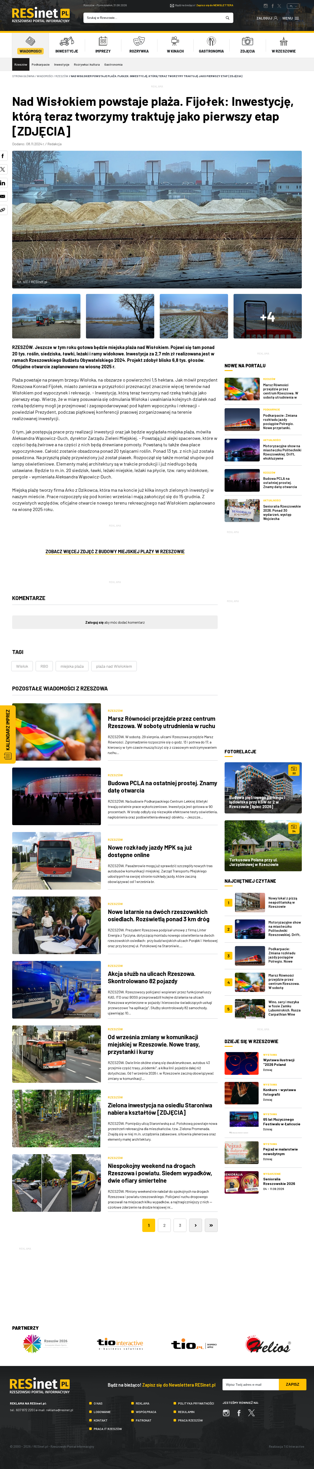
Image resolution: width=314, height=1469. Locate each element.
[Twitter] (254, 1415)
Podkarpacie (41, 64)
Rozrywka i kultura (87, 64)
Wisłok (22, 666)
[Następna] (195, 1225)
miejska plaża (72, 666)
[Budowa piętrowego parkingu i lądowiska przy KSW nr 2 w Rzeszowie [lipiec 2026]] (263, 787)
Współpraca (146, 1412)
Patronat (143, 1420)
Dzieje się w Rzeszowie (251, 1041)
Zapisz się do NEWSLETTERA (214, 5)
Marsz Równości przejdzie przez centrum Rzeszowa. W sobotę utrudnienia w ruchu (161, 722)
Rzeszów (20, 64)
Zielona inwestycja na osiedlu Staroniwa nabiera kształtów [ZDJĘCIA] (160, 1108)
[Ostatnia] (211, 1225)
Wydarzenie (272, 1173)
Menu (288, 18)
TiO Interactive (294, 1446)
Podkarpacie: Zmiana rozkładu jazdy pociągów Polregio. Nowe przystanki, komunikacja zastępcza (282, 423)
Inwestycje (61, 64)
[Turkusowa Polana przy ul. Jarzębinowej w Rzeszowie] (263, 845)
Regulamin (186, 1412)
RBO (44, 666)
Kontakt (101, 1420)
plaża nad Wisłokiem (114, 666)
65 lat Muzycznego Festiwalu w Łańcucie (281, 1121)
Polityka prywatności (196, 1403)
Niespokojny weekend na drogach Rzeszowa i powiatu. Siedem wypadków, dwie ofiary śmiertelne (160, 1173)
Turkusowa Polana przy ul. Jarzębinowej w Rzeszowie (254, 862)
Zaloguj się (94, 622)
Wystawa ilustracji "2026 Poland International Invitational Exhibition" (282, 1067)
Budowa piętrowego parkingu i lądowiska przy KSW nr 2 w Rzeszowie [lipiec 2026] (257, 802)
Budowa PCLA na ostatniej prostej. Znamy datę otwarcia (280, 482)
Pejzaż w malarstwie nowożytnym (280, 1151)
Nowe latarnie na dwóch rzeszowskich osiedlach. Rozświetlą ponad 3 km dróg (158, 915)
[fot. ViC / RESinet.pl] (46, 316)
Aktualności (272, 439)
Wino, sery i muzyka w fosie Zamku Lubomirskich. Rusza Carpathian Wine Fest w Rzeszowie (284, 1010)
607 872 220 (25, 1410)
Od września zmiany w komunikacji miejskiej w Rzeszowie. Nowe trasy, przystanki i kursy (154, 1044)
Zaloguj (264, 18)
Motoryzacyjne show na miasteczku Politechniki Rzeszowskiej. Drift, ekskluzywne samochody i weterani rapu (282, 456)
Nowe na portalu (245, 365)
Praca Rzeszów (190, 1420)
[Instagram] (228, 1415)
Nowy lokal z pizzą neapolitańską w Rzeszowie (282, 902)
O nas (98, 1403)
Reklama (142, 1403)
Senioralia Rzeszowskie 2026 (279, 1181)
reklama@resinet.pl (59, 1410)
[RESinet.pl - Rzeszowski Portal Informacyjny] (41, 21)
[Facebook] (241, 1415)
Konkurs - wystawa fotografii (279, 1091)
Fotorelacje (240, 751)
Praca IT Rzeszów (108, 1429)
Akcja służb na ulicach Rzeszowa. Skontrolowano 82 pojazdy (151, 977)
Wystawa (270, 1054)
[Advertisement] (263, 563)
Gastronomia (113, 64)
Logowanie (102, 1412)
